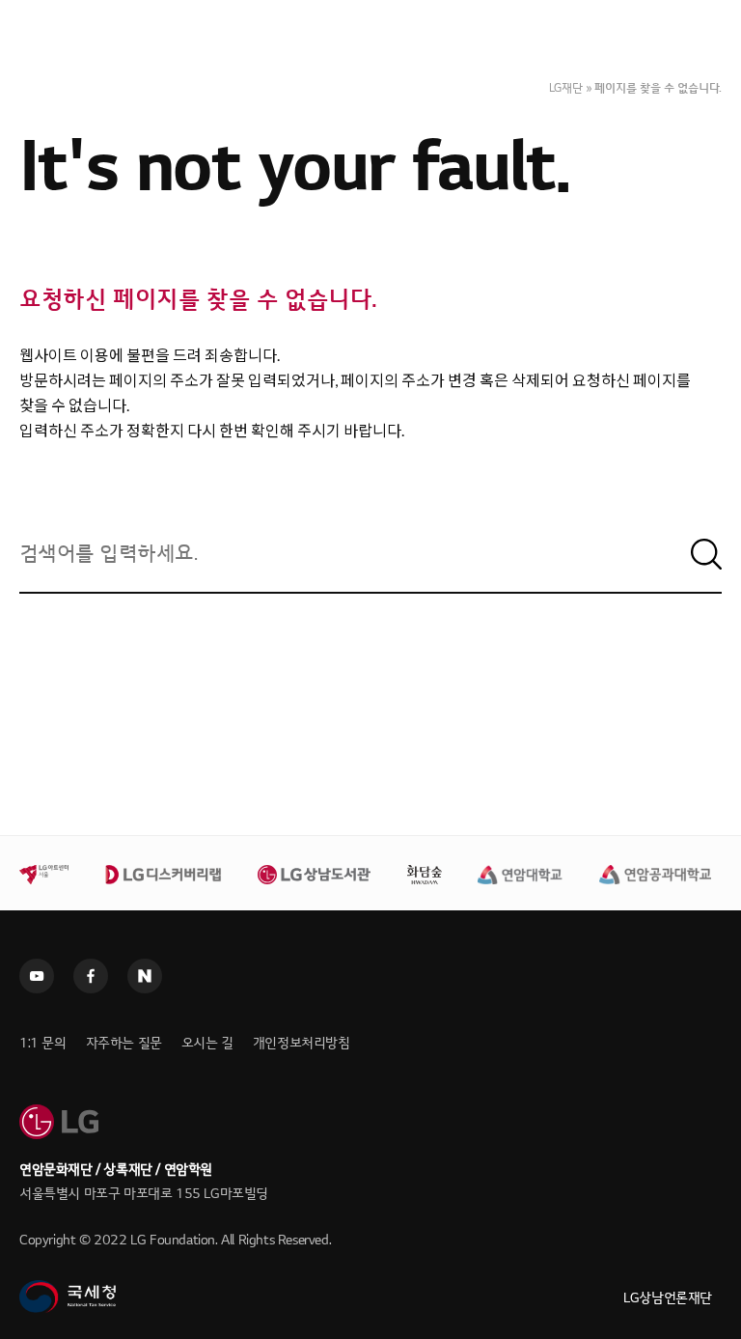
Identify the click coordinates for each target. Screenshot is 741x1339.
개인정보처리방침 (301, 1043)
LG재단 (566, 88)
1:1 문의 (43, 1043)
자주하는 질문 (124, 1043)
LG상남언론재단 (667, 1298)
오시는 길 (207, 1043)
